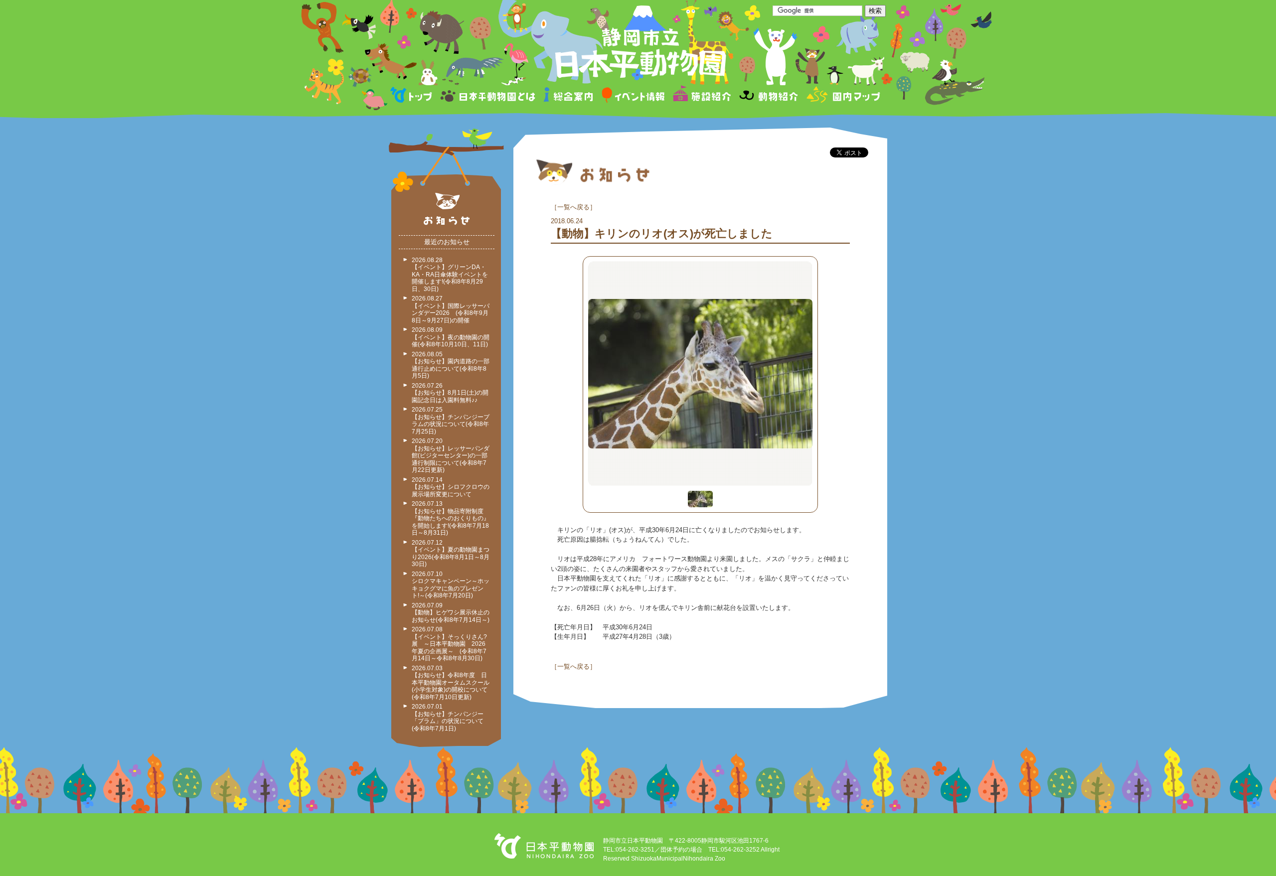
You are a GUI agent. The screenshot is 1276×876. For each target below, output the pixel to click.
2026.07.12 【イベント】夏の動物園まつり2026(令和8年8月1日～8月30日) (450, 553)
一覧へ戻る (573, 207)
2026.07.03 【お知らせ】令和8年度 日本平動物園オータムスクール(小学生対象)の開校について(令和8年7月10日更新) (450, 683)
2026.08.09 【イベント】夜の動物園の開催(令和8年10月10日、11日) (450, 337)
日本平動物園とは (488, 96)
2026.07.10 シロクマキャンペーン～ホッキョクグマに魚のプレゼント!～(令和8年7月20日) (450, 585)
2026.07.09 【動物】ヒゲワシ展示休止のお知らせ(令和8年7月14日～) (450, 612)
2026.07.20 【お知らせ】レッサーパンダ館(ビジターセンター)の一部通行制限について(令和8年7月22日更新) (450, 455)
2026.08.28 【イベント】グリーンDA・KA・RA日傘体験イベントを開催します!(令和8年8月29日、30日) (450, 274)
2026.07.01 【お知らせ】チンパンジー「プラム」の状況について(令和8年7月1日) (447, 717)
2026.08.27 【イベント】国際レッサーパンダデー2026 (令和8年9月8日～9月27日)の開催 (450, 309)
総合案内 (569, 96)
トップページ (413, 96)
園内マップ (842, 96)
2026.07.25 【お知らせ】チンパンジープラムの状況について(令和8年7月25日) (450, 420)
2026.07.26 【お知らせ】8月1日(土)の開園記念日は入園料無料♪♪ (450, 393)
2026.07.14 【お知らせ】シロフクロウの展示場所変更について (450, 487)
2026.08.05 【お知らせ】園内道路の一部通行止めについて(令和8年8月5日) (450, 365)
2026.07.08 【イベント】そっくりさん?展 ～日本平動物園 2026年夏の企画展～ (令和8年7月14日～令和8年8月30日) (449, 644)
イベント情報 (633, 96)
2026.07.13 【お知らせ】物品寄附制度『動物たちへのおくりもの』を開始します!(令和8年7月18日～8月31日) (450, 518)
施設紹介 (702, 96)
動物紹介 (768, 96)
